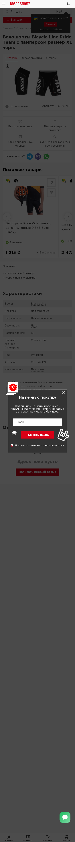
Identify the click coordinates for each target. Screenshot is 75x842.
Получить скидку (37, 435)
